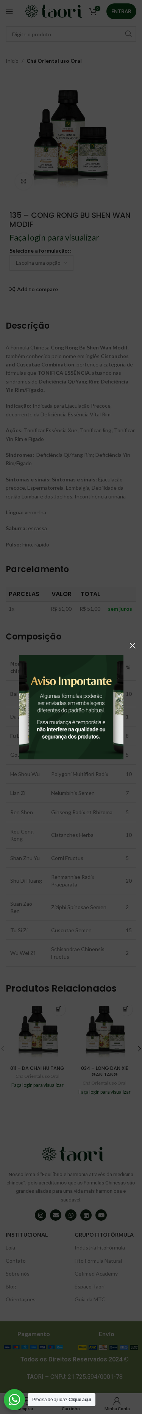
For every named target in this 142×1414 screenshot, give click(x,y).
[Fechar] (132, 645)
